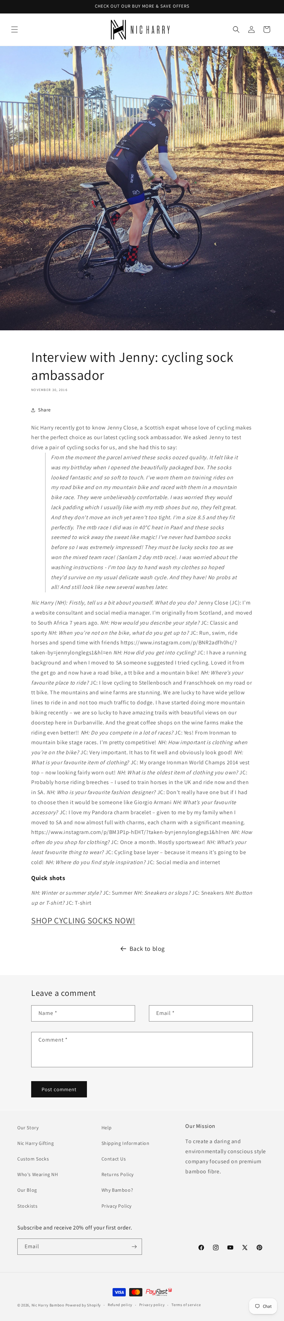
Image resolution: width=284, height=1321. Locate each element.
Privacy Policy (116, 1206)
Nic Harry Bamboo (48, 1305)
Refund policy (120, 1304)
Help (106, 1127)
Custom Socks (33, 1159)
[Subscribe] (134, 1247)
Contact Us (113, 1159)
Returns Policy (117, 1174)
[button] (14, 29)
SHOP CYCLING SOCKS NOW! (83, 920)
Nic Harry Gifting (35, 1143)
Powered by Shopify (83, 1305)
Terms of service (186, 1304)
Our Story (27, 1127)
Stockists (27, 1206)
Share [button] (44, 410)
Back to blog (147, 949)
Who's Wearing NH (37, 1174)
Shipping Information (125, 1143)
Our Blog (27, 1190)
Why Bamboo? (117, 1190)
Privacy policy (152, 1304)
